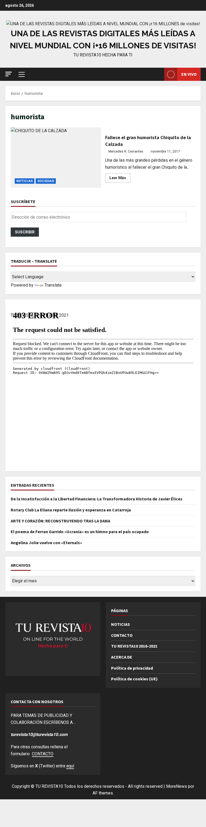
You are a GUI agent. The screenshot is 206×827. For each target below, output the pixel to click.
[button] (8, 74)
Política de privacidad (132, 668)
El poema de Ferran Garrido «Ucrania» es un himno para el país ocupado (80, 531)
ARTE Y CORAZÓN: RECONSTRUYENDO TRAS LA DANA (60, 520)
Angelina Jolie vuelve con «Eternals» (46, 542)
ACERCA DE (121, 657)
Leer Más (119, 178)
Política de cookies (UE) (134, 678)
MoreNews (176, 786)
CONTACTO (122, 635)
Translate (53, 285)
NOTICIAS (24, 181)
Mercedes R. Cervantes (125, 151)
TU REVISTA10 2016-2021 (134, 646)
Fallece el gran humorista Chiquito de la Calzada (56, 157)
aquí (70, 765)
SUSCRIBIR (25, 232)
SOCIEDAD (45, 181)
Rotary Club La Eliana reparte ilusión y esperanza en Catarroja (71, 509)
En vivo (189, 74)
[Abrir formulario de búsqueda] (158, 74)
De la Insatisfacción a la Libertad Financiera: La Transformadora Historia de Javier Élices (96, 498)
